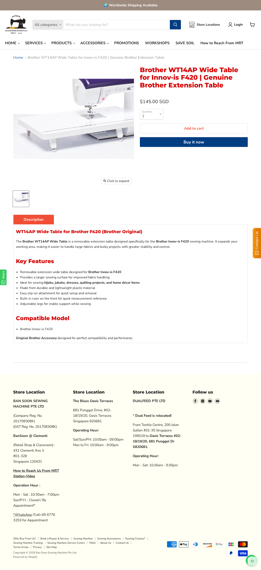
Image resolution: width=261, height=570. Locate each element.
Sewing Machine (83, 538)
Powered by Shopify (25, 557)
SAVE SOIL (185, 43)
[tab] (33, 219)
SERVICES (34, 43)
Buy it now (194, 142)
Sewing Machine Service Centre (66, 543)
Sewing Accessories (109, 538)
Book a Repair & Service (54, 538)
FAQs (92, 543)
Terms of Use (21, 547)
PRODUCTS (62, 43)
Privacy (37, 547)
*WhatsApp (22, 514)
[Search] (175, 24)
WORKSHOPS (157, 43)
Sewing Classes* (135, 538)
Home (18, 57)
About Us (105, 543)
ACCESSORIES (93, 43)
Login (238, 24)
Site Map (51, 547)
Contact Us (122, 543)
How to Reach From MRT (221, 43)
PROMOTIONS (126, 43)
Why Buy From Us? (24, 538)
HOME (11, 43)
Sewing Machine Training (28, 543)
